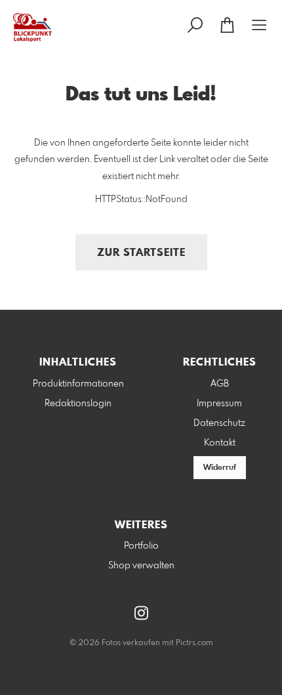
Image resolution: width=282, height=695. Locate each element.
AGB (220, 384)
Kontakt (219, 443)
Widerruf (219, 468)
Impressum (219, 403)
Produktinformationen (78, 384)
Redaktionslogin (78, 403)
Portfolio (141, 546)
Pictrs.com (194, 643)
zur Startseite (141, 253)
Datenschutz (219, 423)
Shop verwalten (141, 565)
